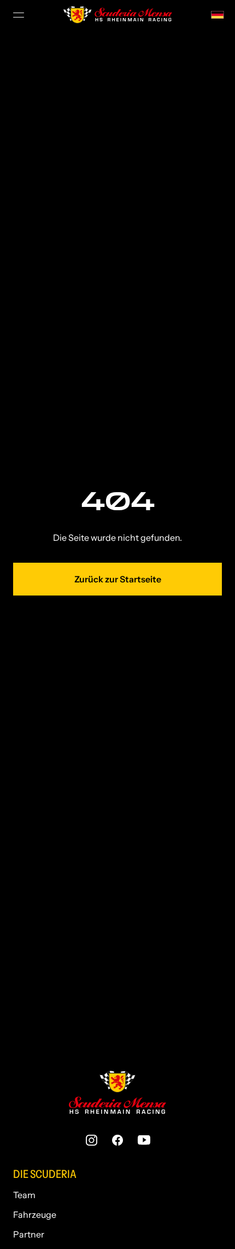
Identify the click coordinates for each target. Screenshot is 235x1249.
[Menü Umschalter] (19, 14)
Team (24, 1194)
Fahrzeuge (34, 1214)
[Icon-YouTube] (144, 1140)
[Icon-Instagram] (91, 1140)
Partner (28, 1234)
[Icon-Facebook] (117, 1140)
